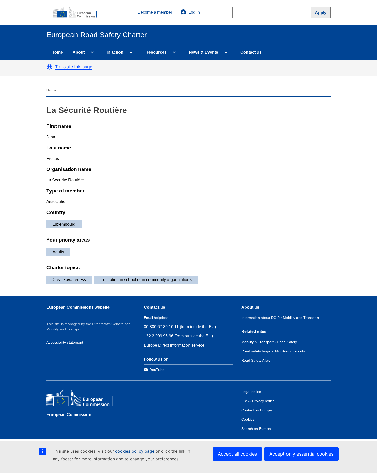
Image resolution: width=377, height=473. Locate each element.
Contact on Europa (256, 410)
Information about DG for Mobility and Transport (280, 318)
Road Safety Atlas (255, 360)
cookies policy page (134, 451)
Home (57, 52)
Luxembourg (64, 224)
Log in (194, 12)
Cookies (247, 419)
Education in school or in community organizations (146, 279)
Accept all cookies (237, 454)
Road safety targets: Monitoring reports (273, 351)
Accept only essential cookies (301, 454)
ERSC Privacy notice (258, 401)
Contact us (251, 52)
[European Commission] (77, 12)
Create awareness (69, 279)
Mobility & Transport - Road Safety (269, 342)
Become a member (155, 12)
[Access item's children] (91, 52)
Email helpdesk (156, 318)
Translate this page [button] (73, 66)
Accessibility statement (64, 342)
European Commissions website (78, 307)
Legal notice (251, 392)
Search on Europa (256, 429)
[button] (49, 67)
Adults (58, 252)
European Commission (68, 414)
